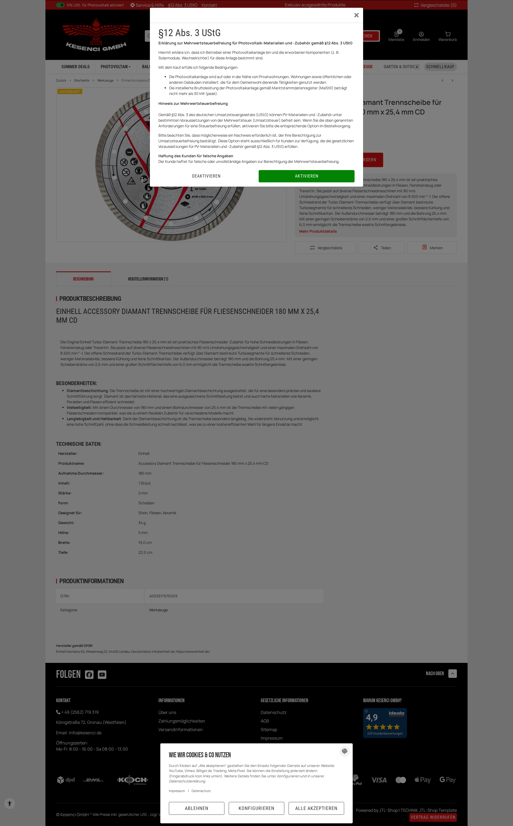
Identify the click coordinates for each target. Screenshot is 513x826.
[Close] (356, 15)
